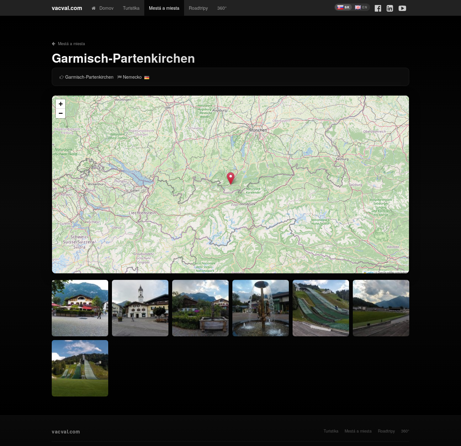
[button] (231, 178)
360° (222, 8)
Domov (105, 8)
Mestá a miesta (164, 8)
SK (347, 7)
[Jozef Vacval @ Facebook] (378, 7)
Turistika (131, 8)
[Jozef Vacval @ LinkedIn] (390, 7)
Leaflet (370, 272)
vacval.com (67, 8)
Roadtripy (198, 8)
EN (364, 7)
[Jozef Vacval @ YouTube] (402, 7)
